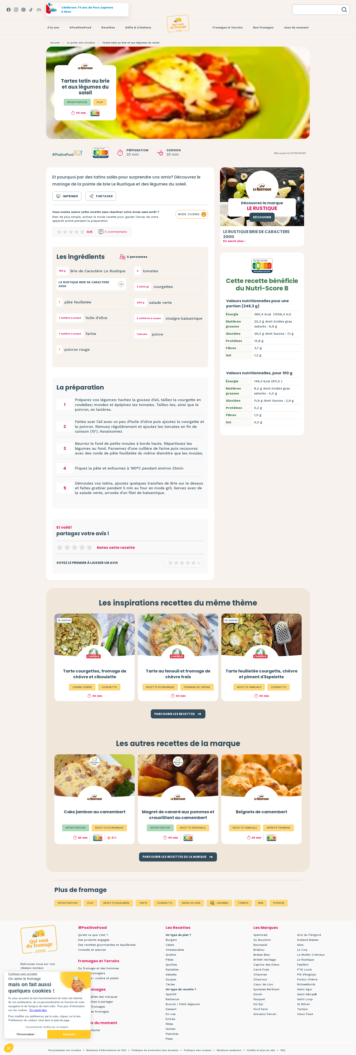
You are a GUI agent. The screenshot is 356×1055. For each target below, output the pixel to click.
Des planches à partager (95, 1001)
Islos (300, 944)
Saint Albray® (307, 994)
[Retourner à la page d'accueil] (178, 23)
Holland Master (308, 939)
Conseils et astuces (92, 949)
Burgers (171, 939)
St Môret (303, 1004)
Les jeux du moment (97, 1022)
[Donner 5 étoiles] (89, 547)
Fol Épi (258, 1004)
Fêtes (169, 1024)
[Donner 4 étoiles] (82, 547)
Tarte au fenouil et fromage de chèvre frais (178, 674)
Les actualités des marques (97, 996)
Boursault (260, 944)
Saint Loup (305, 999)
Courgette (164, 902)
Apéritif (171, 994)
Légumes (222, 902)
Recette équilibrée (116, 902)
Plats (169, 1038)
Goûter (171, 1028)
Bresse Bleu (261, 954)
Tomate (243, 902)
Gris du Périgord (309, 934)
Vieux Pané (305, 1014)
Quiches (171, 964)
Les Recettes (178, 927)
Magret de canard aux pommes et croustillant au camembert (178, 814)
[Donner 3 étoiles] (74, 547)
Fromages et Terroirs (98, 960)
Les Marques (265, 927)
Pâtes (169, 959)
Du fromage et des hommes (98, 968)
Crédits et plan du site (261, 1050)
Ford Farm (260, 1009)
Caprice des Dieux (266, 964)
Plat (100, 102)
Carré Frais (261, 969)
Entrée (170, 1019)
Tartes (170, 984)
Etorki (257, 994)
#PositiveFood (77, 102)
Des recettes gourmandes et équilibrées (107, 944)
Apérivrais (260, 934)
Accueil (55, 42)
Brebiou (259, 949)
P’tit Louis (304, 969)
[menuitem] (53, 27)
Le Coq (302, 949)
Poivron (278, 902)
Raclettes (172, 969)
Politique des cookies (197, 1050)
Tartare (302, 1009)
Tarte (143, 902)
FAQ (282, 1050)
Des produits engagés (93, 939)
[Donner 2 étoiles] (67, 547)
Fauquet (259, 999)
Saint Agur (304, 989)
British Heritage (264, 959)
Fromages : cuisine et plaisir (98, 978)
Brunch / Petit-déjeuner (183, 1004)
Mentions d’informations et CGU (106, 1050)
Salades (171, 974)
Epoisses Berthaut (266, 989)
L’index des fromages (93, 1011)
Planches (172, 1033)
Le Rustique (305, 959)
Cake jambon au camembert (94, 812)
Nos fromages (92, 989)
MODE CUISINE (189, 214)
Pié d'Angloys (306, 974)
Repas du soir (191, 902)
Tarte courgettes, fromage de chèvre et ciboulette (94, 674)
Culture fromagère (91, 973)
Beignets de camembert (261, 812)
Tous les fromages (91, 1006)
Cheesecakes (175, 949)
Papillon (303, 964)
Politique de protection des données (155, 1050)
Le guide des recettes (81, 42)
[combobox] (317, 9)
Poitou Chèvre (307, 979)
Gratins (171, 954)
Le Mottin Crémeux (311, 954)
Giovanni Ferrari (264, 1014)
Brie (260, 902)
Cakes (170, 944)
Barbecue (172, 999)
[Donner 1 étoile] (59, 547)
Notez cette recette (116, 547)
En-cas (171, 1014)
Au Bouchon (262, 939)
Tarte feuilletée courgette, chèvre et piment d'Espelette (261, 674)
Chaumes (260, 974)
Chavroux (260, 979)
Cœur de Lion (263, 984)
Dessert (171, 1009)
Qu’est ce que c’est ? (93, 934)
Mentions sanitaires (229, 1050)
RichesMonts (306, 984)
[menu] (53, 28)
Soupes (171, 979)
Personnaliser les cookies (64, 1050)
